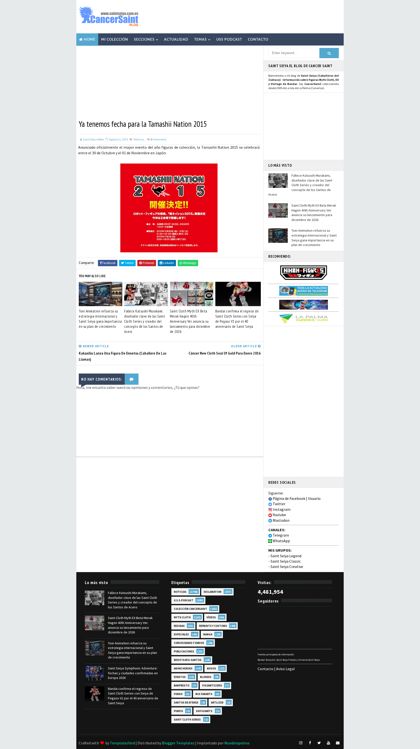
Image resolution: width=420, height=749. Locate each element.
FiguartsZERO (212, 685)
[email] (337, 743)
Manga (207, 634)
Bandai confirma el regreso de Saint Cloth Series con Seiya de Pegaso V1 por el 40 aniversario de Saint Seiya (237, 319)
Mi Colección (114, 39)
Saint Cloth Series (187, 719)
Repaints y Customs (213, 626)
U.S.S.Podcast (183, 600)
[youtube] (328, 743)
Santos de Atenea (186, 702)
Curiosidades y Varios (189, 643)
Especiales (181, 634)
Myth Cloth (182, 617)
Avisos (211, 668)
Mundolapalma (236, 742)
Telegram (280, 535)
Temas (200, 39)
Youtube (279, 514)
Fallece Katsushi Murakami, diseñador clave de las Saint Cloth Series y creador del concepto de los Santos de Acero (144, 321)
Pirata (178, 711)
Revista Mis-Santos (187, 660)
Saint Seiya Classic (286, 561)
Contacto (258, 39)
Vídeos (211, 617)
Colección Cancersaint (190, 609)
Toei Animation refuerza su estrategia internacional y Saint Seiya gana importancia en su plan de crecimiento (100, 319)
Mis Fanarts (203, 694)
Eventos (180, 677)
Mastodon (280, 520)
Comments (158, 139)
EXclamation (212, 592)
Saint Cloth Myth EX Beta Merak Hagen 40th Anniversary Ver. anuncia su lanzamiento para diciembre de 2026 (190, 321)
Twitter (278, 503)
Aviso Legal (285, 668)
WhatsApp (281, 540)
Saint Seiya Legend (286, 555)
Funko (178, 694)
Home (89, 39)
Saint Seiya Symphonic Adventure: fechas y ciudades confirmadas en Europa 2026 (133, 673)
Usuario (314, 498)
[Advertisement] (252, 16)
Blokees (205, 677)
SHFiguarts (204, 711)
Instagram (281, 509)
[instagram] (300, 743)
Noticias (139, 139)
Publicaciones (184, 651)
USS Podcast (229, 39)
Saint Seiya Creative (287, 566)
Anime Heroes (183, 668)
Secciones (144, 39)
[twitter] (319, 743)
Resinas (179, 626)
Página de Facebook (288, 498)
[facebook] (310, 743)
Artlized (217, 702)
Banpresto (181, 685)
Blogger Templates (178, 742)
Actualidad (176, 39)
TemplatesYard (122, 742)
